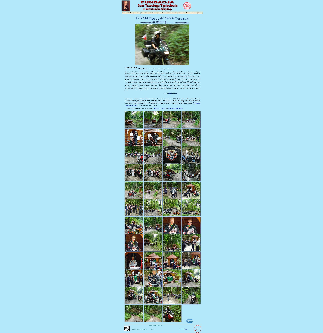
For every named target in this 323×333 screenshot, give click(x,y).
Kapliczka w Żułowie (159, 108)
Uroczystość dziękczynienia (175, 108)
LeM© (186, 329)
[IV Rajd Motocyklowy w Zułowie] (162, 17)
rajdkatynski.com (172, 93)
